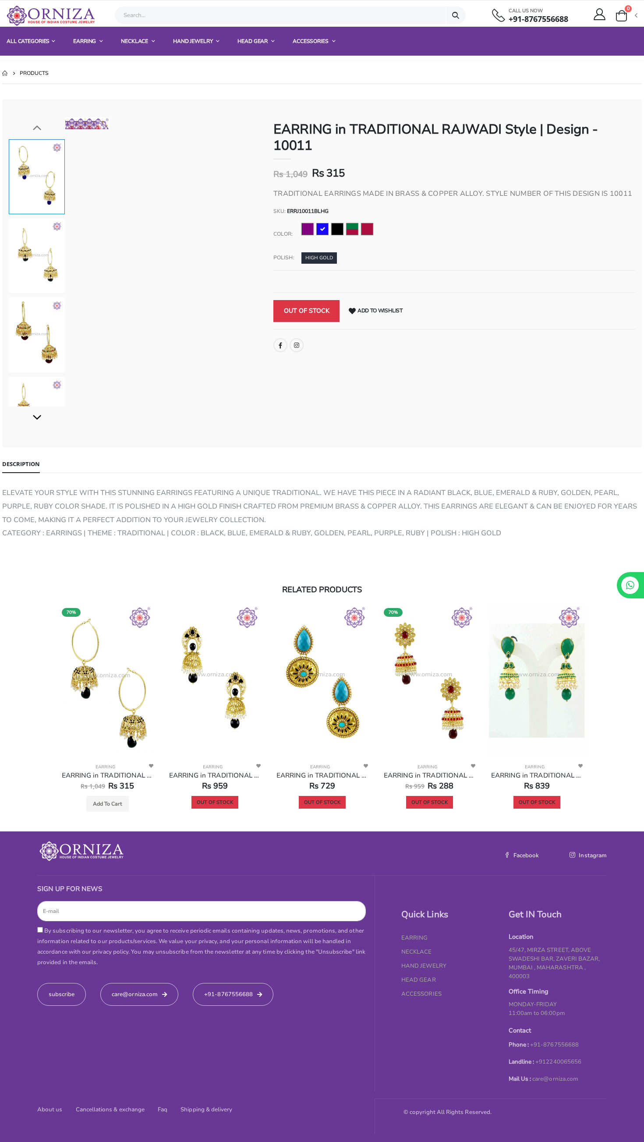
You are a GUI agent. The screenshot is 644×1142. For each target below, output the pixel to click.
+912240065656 (558, 1062)
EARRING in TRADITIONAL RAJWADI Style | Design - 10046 (322, 775)
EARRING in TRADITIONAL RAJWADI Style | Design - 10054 (429, 775)
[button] (626, 15)
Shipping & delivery (206, 1110)
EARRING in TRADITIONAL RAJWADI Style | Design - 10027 (107, 775)
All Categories (28, 41)
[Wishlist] (151, 766)
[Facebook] (280, 345)
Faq (162, 1110)
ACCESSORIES (311, 41)
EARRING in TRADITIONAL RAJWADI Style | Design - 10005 (215, 775)
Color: (283, 233)
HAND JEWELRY (193, 41)
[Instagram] (297, 345)
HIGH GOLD (319, 258)
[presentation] (78, 123)
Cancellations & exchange (110, 1110)
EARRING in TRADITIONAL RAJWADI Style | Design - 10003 (537, 775)
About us (50, 1110)
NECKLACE (135, 41)
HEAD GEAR (253, 41)
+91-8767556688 (538, 19)
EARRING (85, 41)
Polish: (283, 257)
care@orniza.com (555, 1079)
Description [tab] (21, 464)
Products (34, 73)
